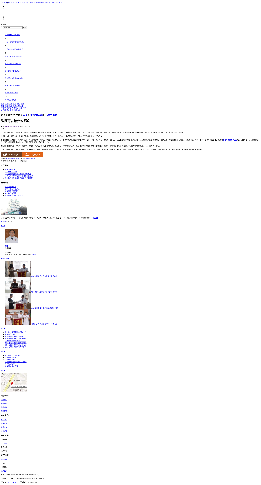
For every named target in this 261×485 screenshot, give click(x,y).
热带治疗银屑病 (10, 193)
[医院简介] (14, 214)
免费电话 (4, 447)
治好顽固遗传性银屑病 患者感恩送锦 (44, 308)
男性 (6, 106)
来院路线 (59, 2)
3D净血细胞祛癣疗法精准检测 (16, 343)
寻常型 (3, 108)
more (3, 226)
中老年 (20, 106)
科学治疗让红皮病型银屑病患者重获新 (19, 178)
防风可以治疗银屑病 (12, 189)
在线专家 (4, 439)
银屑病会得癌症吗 (12, 158)
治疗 (2, 104)
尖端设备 (4, 427)
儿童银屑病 (51, 115)
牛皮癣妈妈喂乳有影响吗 (14, 49)
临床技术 (32, 2)
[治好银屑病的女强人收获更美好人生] (18, 276)
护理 (22, 104)
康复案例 (4, 431)
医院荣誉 (4, 411)
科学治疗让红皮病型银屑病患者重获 (44, 292)
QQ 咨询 (4, 443)
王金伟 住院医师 (11, 172)
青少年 (15, 106)
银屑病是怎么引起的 (12, 355)
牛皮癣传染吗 (10, 360)
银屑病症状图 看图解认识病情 (16, 362)
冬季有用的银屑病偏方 (13, 64)
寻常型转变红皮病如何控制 (14, 78)
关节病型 (22, 108)
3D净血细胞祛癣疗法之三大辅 (16, 345)
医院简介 (11, 2)
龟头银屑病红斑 (29, 158)
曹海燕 (6, 258)
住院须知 (4, 467)
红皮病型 (10, 108)
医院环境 (52, 2)
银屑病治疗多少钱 (11, 366)
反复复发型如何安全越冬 (14, 56)
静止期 (9, 110)
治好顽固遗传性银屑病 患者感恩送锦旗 (19, 176)
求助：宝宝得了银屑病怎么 (14, 42)
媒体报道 (17, 2)
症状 (10, 104)
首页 (25, 115)
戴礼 (6, 246)
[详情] (95, 218)
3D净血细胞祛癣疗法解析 (14, 336)
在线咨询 (9, 221)
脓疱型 (15, 108)
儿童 (10, 106)
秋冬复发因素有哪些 (12, 85)
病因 (6, 104)
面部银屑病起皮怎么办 (13, 71)
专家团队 (4, 420)
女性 (2, 106)
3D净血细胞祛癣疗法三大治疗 (16, 347)
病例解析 (38, 2)
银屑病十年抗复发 (11, 93)
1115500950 (12, 482)
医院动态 (4, 403)
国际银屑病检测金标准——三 (15, 341)
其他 (19, 110)
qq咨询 (3, 221)
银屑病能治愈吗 (10, 357)
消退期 (14, 110)
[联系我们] (14, 392)
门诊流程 (4, 463)
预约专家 (4, 451)
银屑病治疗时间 (10, 364)
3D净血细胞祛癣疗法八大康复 (16, 338)
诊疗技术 (4, 423)
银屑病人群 (36, 115)
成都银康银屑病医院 (11, 126)
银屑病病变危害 (10, 100)
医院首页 (4, 2)
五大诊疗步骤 (10, 334)
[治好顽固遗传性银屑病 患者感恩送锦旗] (18, 308)
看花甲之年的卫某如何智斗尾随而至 (44, 324)
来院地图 (4, 459)
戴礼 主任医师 (10, 169)
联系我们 (4, 471)
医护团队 (24, 2)
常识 (18, 104)
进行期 (3, 110)
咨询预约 (4, 24)
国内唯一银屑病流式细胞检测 (15, 332)
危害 (14, 104)
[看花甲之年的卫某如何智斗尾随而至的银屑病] (18, 324)
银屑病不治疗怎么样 (12, 35)
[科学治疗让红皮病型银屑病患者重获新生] (18, 292)
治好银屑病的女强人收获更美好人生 (18, 174)
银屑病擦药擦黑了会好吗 (14, 195)
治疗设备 (45, 2)
